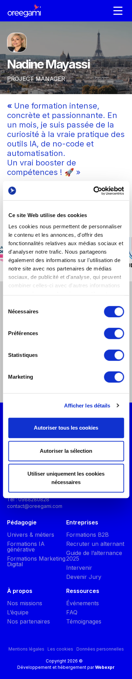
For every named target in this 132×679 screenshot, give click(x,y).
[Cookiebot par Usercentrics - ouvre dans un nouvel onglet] (94, 190)
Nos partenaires (28, 621)
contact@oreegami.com (34, 506)
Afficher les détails (87, 406)
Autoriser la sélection (66, 451)
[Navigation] (118, 11)
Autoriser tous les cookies (66, 428)
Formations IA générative (26, 546)
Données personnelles (100, 649)
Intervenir (79, 567)
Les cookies (60, 649)
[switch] (114, 333)
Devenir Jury (83, 576)
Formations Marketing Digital (36, 561)
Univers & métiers (30, 534)
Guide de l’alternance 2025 (94, 555)
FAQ (71, 612)
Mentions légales (26, 649)
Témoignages (83, 621)
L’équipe (18, 612)
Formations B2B (87, 534)
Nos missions (24, 603)
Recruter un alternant (95, 543)
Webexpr (105, 667)
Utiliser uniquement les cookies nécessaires (66, 478)
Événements (82, 603)
